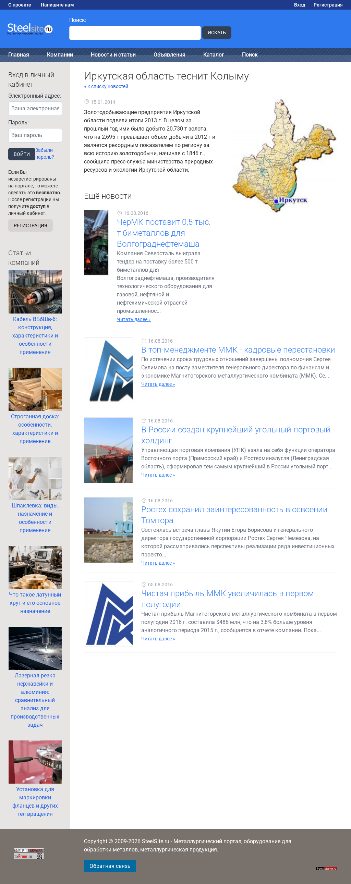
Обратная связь (110, 866)
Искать (217, 32)
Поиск (250, 54)
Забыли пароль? (44, 153)
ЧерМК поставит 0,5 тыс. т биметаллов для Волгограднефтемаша (164, 233)
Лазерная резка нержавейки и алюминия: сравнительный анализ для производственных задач (35, 700)
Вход (299, 5)
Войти (22, 154)
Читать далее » (134, 319)
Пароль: (18, 122)
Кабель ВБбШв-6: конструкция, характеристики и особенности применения (35, 335)
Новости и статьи (113, 54)
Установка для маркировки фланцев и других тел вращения (35, 801)
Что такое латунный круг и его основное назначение (35, 602)
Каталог (213, 54)
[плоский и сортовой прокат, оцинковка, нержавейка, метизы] (30, 29)
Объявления (169, 54)
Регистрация (328, 5)
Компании (60, 54)
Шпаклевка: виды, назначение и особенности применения (35, 517)
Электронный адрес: (34, 96)
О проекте (19, 5)
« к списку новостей (106, 86)
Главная (18, 54)
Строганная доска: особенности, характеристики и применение (35, 428)
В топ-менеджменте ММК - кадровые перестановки (238, 350)
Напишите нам (57, 5)
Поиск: (77, 20)
